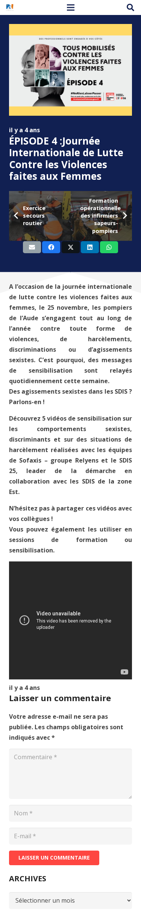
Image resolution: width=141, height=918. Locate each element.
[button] (130, 7)
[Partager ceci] (51, 247)
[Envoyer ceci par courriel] (32, 247)
